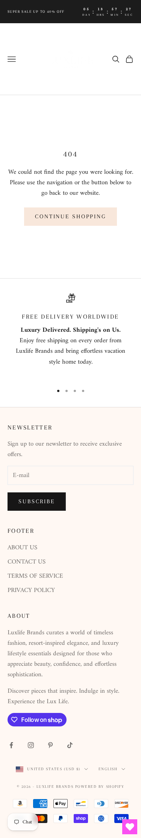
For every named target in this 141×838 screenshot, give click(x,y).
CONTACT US (26, 562)
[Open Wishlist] (129, 826)
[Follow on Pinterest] (50, 745)
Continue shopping (70, 216)
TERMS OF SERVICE (35, 576)
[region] (70, 336)
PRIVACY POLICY (31, 590)
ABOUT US (22, 547)
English (108, 768)
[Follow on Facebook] (11, 745)
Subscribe (36, 501)
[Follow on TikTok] (70, 745)
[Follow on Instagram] (31, 745)
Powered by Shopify (99, 786)
